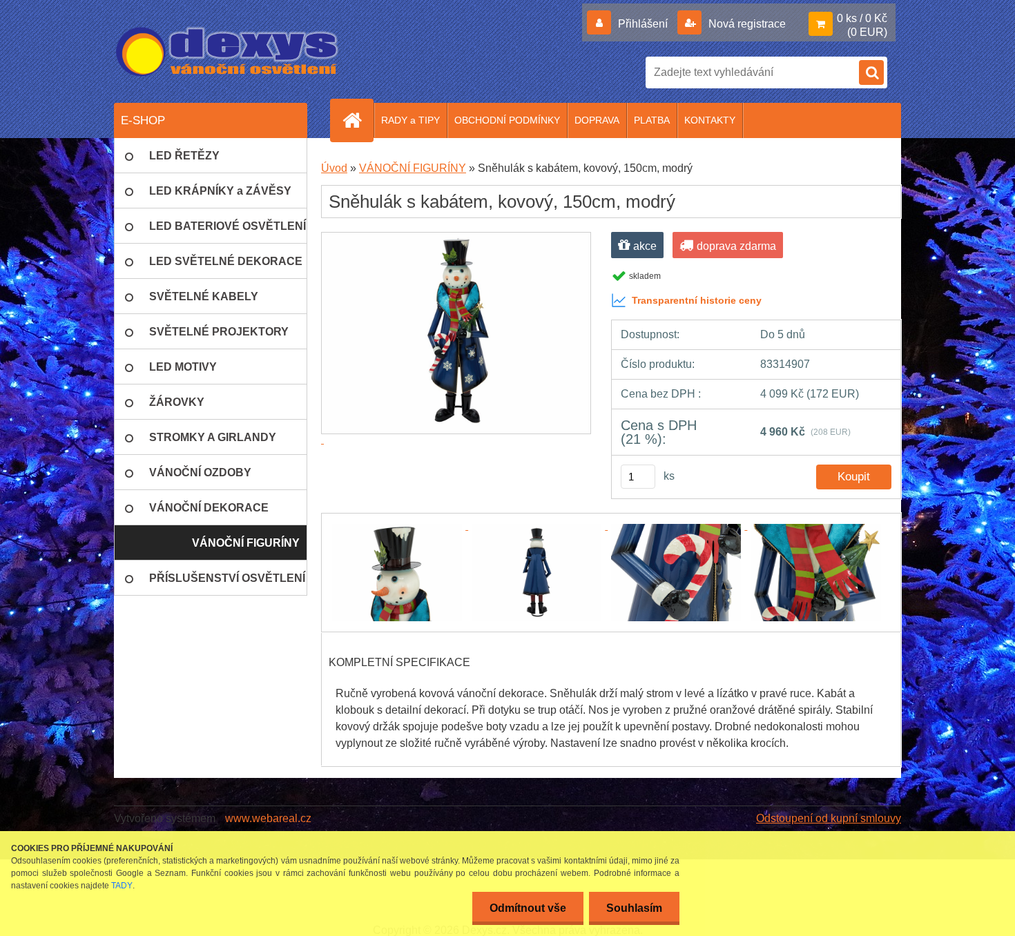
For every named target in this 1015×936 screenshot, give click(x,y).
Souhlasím (634, 908)
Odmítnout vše (528, 908)
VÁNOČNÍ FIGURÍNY (412, 168)
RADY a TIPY (410, 120)
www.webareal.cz (268, 818)
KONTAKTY (709, 120)
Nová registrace (746, 24)
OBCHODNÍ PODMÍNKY (507, 120)
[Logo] (228, 51)
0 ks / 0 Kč (862, 18)
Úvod (334, 168)
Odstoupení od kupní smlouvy (828, 818)
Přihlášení (642, 24)
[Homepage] (358, 120)
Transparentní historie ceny (697, 300)
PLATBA (652, 120)
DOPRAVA (596, 120)
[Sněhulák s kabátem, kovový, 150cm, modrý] (398, 526)
